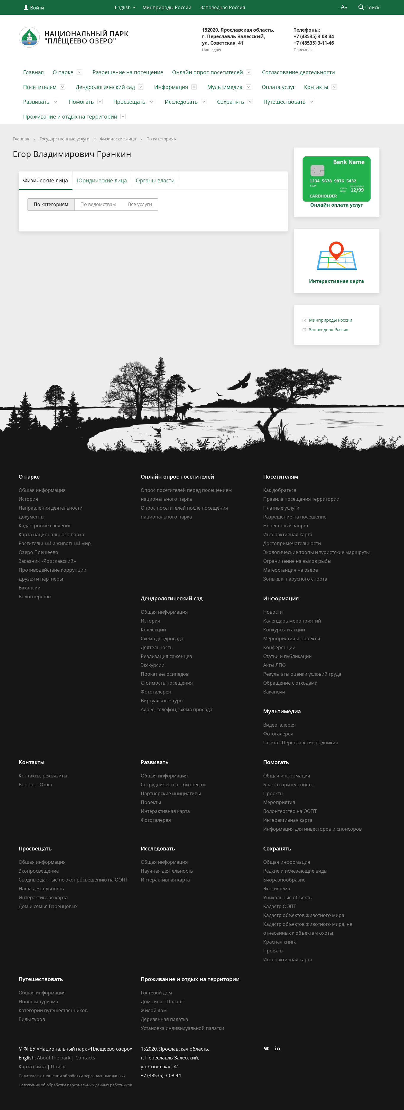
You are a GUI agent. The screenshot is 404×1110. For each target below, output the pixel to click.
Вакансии (30, 587)
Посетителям (39, 86)
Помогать (81, 101)
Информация (171, 86)
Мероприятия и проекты (291, 638)
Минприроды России (167, 7)
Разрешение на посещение (128, 72)
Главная (33, 72)
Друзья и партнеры (41, 579)
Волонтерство (35, 596)
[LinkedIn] (279, 1048)
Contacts (85, 1057)
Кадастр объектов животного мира (303, 915)
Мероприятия (279, 802)
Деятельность (156, 647)
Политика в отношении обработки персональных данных (72, 1075)
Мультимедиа (225, 86)
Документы (31, 516)
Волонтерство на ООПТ (290, 811)
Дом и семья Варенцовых (48, 906)
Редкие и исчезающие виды (295, 871)
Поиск (58, 1066)
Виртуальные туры (162, 700)
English (123, 7)
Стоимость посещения (167, 683)
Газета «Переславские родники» (300, 742)
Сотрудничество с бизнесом (173, 784)
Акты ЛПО (274, 665)
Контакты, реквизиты (43, 775)
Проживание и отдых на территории (70, 116)
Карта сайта (32, 1066)
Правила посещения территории (301, 499)
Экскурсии (152, 665)
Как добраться (279, 490)
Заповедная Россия (222, 7)
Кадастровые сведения (45, 525)
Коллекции (153, 629)
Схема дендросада (162, 638)
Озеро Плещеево (38, 552)
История (28, 499)
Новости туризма (38, 1001)
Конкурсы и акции (284, 629)
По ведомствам (98, 204)
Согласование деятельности (298, 72)
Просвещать (129, 101)
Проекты (151, 802)
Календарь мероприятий (292, 621)
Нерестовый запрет (285, 525)
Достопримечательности (292, 543)
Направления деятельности (51, 508)
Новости (273, 612)
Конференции (279, 647)
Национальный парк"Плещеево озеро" (86, 37)
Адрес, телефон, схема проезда (176, 709)
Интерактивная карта (287, 534)
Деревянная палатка (164, 1019)
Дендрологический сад (105, 86)
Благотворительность (288, 784)
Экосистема (276, 888)
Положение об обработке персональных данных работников (75, 1085)
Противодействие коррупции (52, 570)
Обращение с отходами (290, 683)
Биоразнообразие (284, 879)
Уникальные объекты (288, 897)
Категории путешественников (53, 1010)
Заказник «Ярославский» (47, 561)
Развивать (36, 101)
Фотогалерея (156, 691)
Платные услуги (281, 508)
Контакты (316, 86)
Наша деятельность (41, 888)
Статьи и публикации (287, 656)
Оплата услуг (278, 86)
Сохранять (230, 101)
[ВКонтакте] (267, 1048)
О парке (63, 72)
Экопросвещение (39, 871)
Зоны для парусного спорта (295, 579)
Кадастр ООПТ (279, 906)
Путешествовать (285, 101)
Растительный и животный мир (55, 543)
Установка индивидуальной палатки (182, 1028)
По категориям (161, 139)
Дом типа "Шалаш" (162, 1001)
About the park (53, 1057)
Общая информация (42, 490)
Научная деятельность (167, 871)
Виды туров (32, 1019)
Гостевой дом (156, 992)
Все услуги (140, 204)
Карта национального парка (51, 534)
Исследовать (181, 101)
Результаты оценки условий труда (302, 674)
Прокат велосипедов (165, 674)
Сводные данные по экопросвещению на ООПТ (73, 879)
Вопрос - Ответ (36, 784)
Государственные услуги (65, 139)
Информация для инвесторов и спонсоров (312, 829)
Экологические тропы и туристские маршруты (316, 552)
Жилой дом (154, 1010)
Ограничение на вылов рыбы (297, 561)
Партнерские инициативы (171, 793)
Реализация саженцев (166, 656)
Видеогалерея (279, 725)
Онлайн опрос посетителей (207, 72)
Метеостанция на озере (290, 570)
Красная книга (280, 942)
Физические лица (118, 139)
